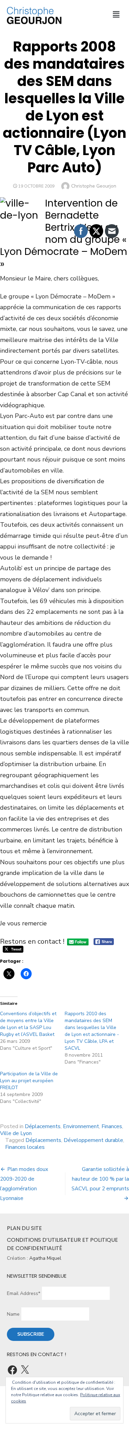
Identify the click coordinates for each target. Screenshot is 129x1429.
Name (13, 1314)
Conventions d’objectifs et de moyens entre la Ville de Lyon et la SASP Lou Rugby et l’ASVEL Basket (28, 1024)
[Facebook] (12, 1369)
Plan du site (24, 1228)
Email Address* (23, 1293)
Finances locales (25, 1147)
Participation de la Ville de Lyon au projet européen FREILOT (29, 1080)
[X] (24, 1369)
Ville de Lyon (16, 1133)
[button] (116, 14)
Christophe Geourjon (93, 186)
